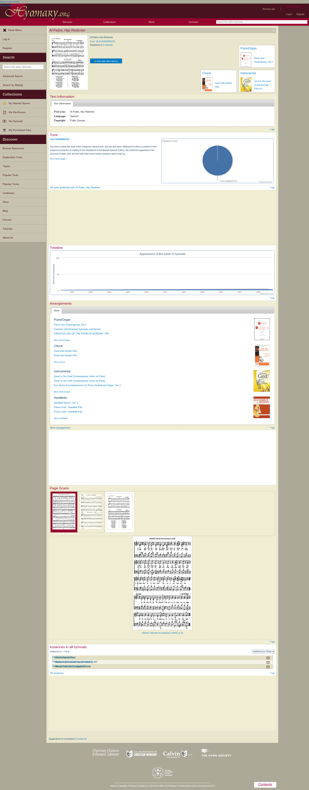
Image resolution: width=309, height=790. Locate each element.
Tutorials (7, 228)
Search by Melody (13, 85)
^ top (271, 129)
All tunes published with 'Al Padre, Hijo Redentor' (75, 187)
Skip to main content (10, 2)
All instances (57, 673)
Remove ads (269, 9)
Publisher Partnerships (179, 786)
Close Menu (15, 30)
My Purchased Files (20, 130)
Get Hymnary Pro (206, 786)
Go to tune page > (58, 159)
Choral (206, 73)
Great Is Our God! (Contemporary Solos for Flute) (79, 376)
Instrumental (248, 73)
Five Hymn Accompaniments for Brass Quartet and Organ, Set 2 (87, 385)
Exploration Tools (12, 157)
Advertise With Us (158, 786)
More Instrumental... (62, 392)
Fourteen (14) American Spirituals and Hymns (77, 329)
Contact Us (142, 786)
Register (300, 14)
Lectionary (8, 193)
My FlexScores (17, 112)
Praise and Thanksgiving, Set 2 (70, 324)
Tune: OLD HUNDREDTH (102, 41)
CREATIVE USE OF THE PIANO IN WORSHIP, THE (81, 333)
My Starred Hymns (19, 103)
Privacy (132, 786)
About (113, 786)
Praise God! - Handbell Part (68, 407)
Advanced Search (13, 76)
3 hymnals (108, 45)
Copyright (122, 786)
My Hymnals (16, 121)
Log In (6, 39)
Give (194, 786)
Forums (7, 219)
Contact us (81, 739)
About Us (8, 237)
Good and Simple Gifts (65, 351)
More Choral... (60, 362)
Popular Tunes (11, 184)
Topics (6, 166)
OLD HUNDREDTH (59, 139)
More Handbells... (61, 418)
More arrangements (60, 427)
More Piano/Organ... (62, 340)
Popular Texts (10, 175)
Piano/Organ (249, 48)
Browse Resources (13, 148)
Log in (289, 14)
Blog (5, 211)
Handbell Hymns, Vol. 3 (66, 402)
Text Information (62, 103)
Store (151, 22)
